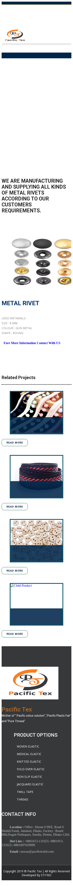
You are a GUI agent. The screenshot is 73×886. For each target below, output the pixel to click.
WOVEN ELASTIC (28, 746)
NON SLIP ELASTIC (29, 777)
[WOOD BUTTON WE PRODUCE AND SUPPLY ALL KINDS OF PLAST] (41, 541)
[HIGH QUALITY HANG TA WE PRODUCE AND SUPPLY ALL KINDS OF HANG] (41, 604)
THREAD (22, 799)
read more (14, 442)
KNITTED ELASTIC (29, 761)
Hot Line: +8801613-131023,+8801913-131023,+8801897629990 (36, 8)
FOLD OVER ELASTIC (31, 769)
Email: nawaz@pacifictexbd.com (36, 16)
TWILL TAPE (25, 792)
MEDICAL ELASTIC (29, 754)
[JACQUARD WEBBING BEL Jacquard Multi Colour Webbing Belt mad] (41, 477)
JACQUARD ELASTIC (30, 784)
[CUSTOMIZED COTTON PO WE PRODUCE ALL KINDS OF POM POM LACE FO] (41, 412)
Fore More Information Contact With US (32, 343)
